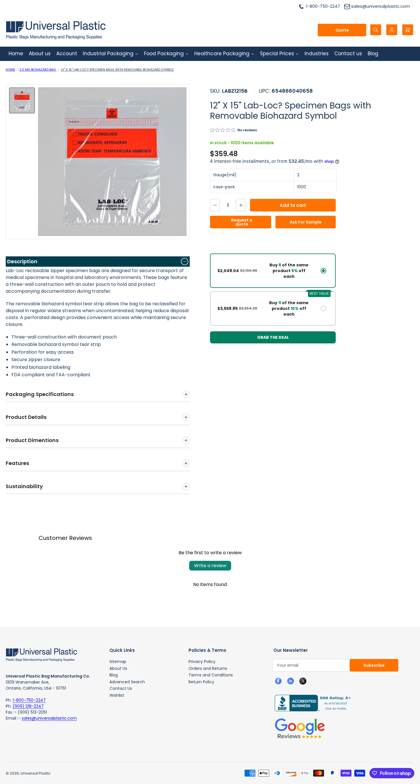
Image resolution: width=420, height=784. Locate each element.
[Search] (375, 29)
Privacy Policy (202, 661)
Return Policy (201, 682)
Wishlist (116, 695)
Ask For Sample (306, 222)
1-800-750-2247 (29, 700)
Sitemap (117, 661)
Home (10, 69)
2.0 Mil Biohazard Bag (38, 69)
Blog (113, 675)
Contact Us (120, 688)
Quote (342, 30)
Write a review (210, 565)
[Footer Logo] (41, 654)
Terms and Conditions (211, 675)
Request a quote (241, 222)
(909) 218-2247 (28, 706)
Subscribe (374, 665)
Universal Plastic (36, 773)
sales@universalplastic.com (49, 718)
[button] (223, 130)
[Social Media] (310, 703)
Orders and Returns (208, 668)
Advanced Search (127, 682)
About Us (118, 668)
